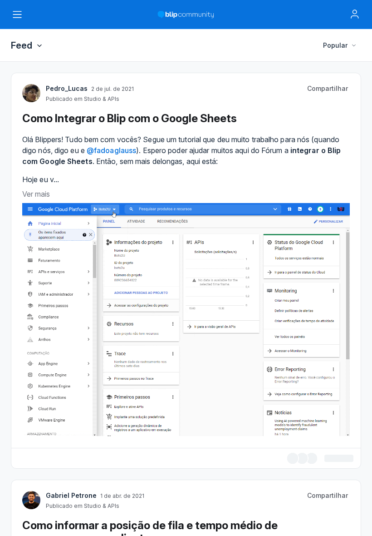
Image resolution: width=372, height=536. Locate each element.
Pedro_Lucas (67, 422)
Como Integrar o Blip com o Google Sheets (129, 452)
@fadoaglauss (111, 484)
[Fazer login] (354, 14)
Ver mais (36, 527)
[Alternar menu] (17, 14)
